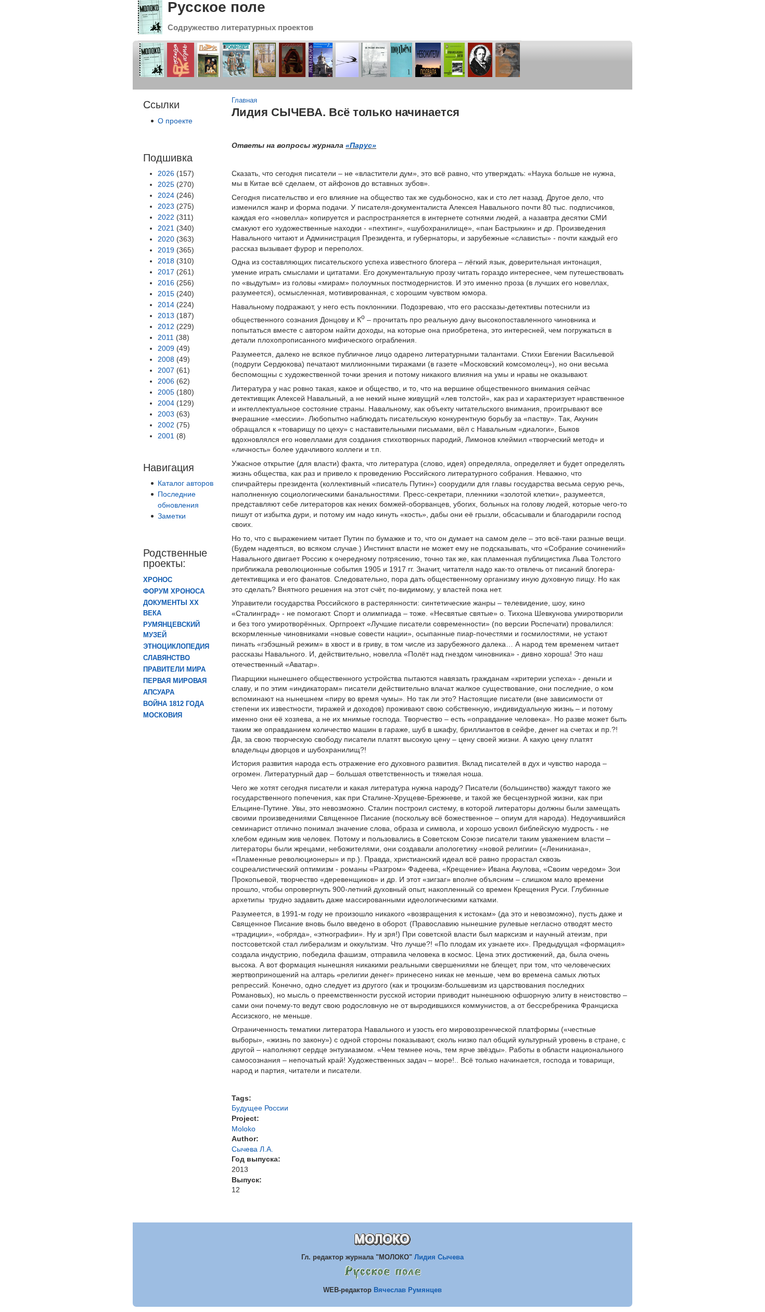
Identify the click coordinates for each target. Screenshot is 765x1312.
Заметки (172, 516)
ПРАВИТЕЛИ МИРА (174, 669)
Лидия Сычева (439, 1257)
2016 (166, 283)
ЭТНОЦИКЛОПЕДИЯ (176, 646)
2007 (166, 370)
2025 (166, 184)
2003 (166, 414)
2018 (166, 261)
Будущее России (260, 1108)
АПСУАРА (158, 692)
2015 (166, 293)
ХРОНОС (157, 580)
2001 (166, 436)
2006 (166, 381)
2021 (166, 228)
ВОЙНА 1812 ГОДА (173, 704)
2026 (166, 173)
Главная (244, 100)
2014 (166, 304)
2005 (166, 392)
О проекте (175, 121)
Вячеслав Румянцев (408, 1290)
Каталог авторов (185, 483)
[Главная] (150, 32)
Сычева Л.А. (252, 1149)
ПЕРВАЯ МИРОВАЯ (175, 681)
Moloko (244, 1129)
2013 (166, 315)
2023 (166, 206)
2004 (166, 403)
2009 (166, 348)
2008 (166, 359)
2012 (166, 326)
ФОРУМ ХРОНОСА (174, 591)
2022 (166, 217)
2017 (166, 272)
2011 (166, 337)
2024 (166, 195)
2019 (166, 250)
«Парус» (361, 145)
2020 (166, 239)
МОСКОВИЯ (162, 715)
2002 (166, 425)
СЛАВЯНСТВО (166, 658)
